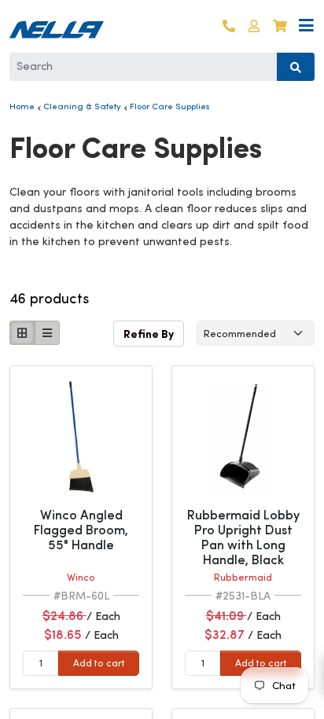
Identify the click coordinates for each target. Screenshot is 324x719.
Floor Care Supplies (170, 106)
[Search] (296, 67)
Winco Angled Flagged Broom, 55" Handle (81, 530)
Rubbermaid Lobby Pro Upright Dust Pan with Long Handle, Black (243, 538)
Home (22, 106)
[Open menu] (306, 26)
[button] (254, 26)
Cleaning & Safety (82, 106)
